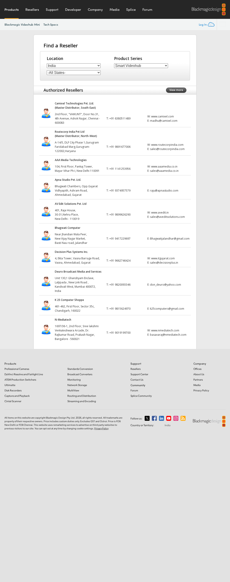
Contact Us (136, 379)
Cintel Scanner (12, 401)
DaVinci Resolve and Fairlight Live (23, 374)
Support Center (139, 374)
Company (95, 9)
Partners (198, 379)
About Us (198, 374)
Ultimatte (9, 385)
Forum (147, 9)
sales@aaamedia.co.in (164, 171)
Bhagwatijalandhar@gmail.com (170, 238)
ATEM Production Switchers (20, 379)
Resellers (32, 9)
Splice (131, 9)
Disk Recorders (13, 390)
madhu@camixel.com (163, 121)
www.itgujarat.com (163, 258)
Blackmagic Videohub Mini (22, 24)
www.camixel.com (162, 116)
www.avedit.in (160, 212)
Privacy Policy (201, 390)
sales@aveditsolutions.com (167, 217)
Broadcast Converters (79, 374)
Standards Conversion (80, 368)
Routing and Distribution (81, 395)
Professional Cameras (16, 368)
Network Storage (77, 385)
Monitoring (74, 379)
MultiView (73, 390)
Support (52, 9)
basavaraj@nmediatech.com (168, 335)
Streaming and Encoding (81, 401)
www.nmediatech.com (165, 330)
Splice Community (141, 395)
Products (11, 9)
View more (176, 90)
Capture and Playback (17, 395)
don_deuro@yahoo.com (165, 285)
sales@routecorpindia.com (167, 149)
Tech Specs (50, 24)
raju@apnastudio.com (164, 190)
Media (114, 9)
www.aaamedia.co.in (164, 166)
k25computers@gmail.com (167, 309)
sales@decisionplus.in (164, 263)
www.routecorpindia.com (167, 145)
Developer (73, 9)
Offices (197, 368)
